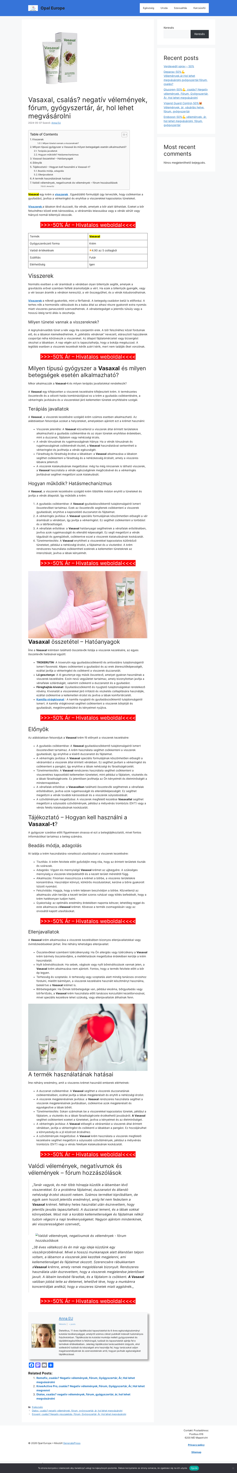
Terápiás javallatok (47, 151)
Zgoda (194, 1468)
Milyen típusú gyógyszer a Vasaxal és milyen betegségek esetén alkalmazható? (79, 146)
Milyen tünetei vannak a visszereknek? (61, 143)
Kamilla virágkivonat (50, 699)
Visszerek (38, 139)
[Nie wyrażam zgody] (233, 1468)
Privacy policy (196, 1444)
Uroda (164, 8)
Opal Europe (53, 8)
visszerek (61, 194)
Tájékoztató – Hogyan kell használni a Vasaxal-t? (61, 166)
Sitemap (196, 1452)
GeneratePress (71, 1443)
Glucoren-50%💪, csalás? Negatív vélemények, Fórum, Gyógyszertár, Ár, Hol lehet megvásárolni (186, 93)
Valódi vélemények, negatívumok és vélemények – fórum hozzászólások (75, 182)
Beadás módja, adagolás (51, 171)
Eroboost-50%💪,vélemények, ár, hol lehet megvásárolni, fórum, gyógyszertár (185, 121)
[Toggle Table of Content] (122, 134)
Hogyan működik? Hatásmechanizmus (58, 154)
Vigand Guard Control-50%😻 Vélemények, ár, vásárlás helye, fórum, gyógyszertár (184, 107)
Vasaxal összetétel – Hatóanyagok (53, 158)
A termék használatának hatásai (52, 178)
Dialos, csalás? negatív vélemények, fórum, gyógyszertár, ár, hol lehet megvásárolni (77, 1410)
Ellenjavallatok (45, 174)
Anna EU (50, 186)
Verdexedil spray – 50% (179, 66)
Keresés (169, 27)
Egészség (148, 8)
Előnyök (37, 162)
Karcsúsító (199, 8)
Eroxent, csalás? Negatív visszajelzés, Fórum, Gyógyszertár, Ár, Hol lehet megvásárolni (79, 1414)
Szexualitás (180, 8)
